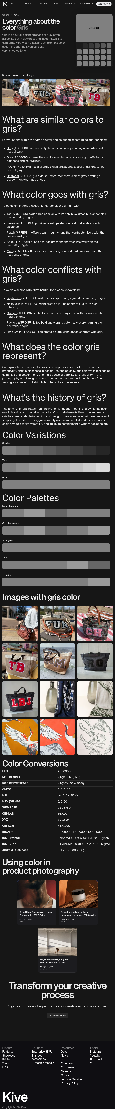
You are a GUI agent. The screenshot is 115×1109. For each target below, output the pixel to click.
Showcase (8, 1055)
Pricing (55, 4)
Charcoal (13, 176)
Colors (5, 15)
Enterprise (84, 4)
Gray (10, 148)
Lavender (13, 223)
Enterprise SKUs (42, 1051)
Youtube (95, 1055)
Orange (12, 313)
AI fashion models (43, 1063)
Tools (5, 1063)
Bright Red (14, 298)
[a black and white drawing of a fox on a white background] (95, 737)
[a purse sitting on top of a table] (57, 623)
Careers (66, 1071)
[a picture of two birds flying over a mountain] (57, 737)
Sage (10, 242)
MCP (5, 1067)
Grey (10, 157)
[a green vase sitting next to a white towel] (95, 699)
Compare (67, 1063)
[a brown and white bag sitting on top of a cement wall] (57, 661)
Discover (43, 4)
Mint (10, 251)
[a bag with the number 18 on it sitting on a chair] (20, 661)
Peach (11, 232)
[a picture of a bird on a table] (20, 737)
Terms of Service (71, 1079)
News (64, 1055)
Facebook (96, 1059)
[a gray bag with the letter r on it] (95, 661)
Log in (90, 4)
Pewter (11, 166)
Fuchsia (12, 322)
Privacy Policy (70, 1083)
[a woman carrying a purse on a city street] (20, 623)
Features (29, 4)
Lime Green (14, 332)
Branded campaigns (39, 1057)
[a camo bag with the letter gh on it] (95, 623)
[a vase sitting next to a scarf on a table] (57, 699)
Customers (69, 4)
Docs (64, 1051)
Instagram (96, 1051)
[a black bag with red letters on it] (20, 699)
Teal (9, 214)
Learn (64, 1059)
